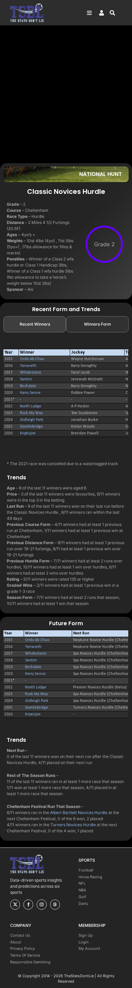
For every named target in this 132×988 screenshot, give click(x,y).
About (15, 942)
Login (84, 942)
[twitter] (15, 905)
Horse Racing (90, 877)
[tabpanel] (66, 393)
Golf (82, 896)
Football (86, 870)
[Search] (116, 13)
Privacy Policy (22, 948)
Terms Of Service (25, 955)
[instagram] (41, 905)
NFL (82, 883)
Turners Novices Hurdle (73, 824)
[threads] (55, 905)
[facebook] (28, 905)
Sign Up (86, 935)
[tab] (34, 324)
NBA (82, 890)
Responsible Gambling (30, 962)
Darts (83, 903)
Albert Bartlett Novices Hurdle (78, 812)
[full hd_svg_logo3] (27, 5)
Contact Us (20, 935)
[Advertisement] (66, 94)
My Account (89, 948)
